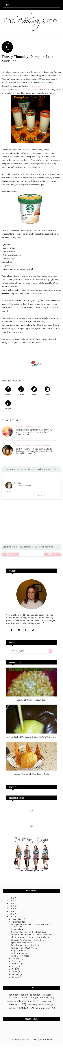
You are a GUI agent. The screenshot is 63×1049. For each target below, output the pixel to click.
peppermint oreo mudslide (26, 89)
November (16, 922)
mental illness (44, 1005)
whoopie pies (43, 1008)
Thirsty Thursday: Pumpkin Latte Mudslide (33, 446)
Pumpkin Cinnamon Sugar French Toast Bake (31, 935)
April (14, 969)
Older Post (52, 554)
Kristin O (18, 483)
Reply (40, 495)
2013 (12, 914)
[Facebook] (11, 630)
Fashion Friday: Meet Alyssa (24, 948)
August (15, 964)
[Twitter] (33, 630)
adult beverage (16, 995)
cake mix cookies (26, 1001)
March (15, 972)
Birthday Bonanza (19, 953)
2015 (12, 909)
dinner (30, 1005)
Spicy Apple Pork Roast (21, 943)
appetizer (35, 995)
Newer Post (11, 554)
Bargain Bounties (19, 951)
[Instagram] (18, 630)
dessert (14, 1004)
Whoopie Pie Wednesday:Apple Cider (27, 940)
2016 (12, 906)
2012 (12, 917)
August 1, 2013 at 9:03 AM (23, 486)
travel (25, 1008)
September (17, 961)
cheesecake (46, 1001)
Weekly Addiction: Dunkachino (28, 427)
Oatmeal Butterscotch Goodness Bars (28, 932)
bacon (48, 995)
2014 (12, 911)
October (16, 958)
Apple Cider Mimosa (20, 956)
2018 (12, 901)
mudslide (12, 1008)
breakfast (10, 1001)
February (16, 974)
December (17, 919)
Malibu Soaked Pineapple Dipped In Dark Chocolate (31, 737)
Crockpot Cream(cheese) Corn (31, 700)
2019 (12, 898)
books (11, 998)
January (16, 977)
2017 (12, 903)
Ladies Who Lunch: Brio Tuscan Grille (31, 774)
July (14, 967)
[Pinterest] (26, 630)
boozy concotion (25, 997)
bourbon (44, 997)
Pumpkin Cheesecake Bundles (25, 945)
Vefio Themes (46, 1039)
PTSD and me (17, 929)
